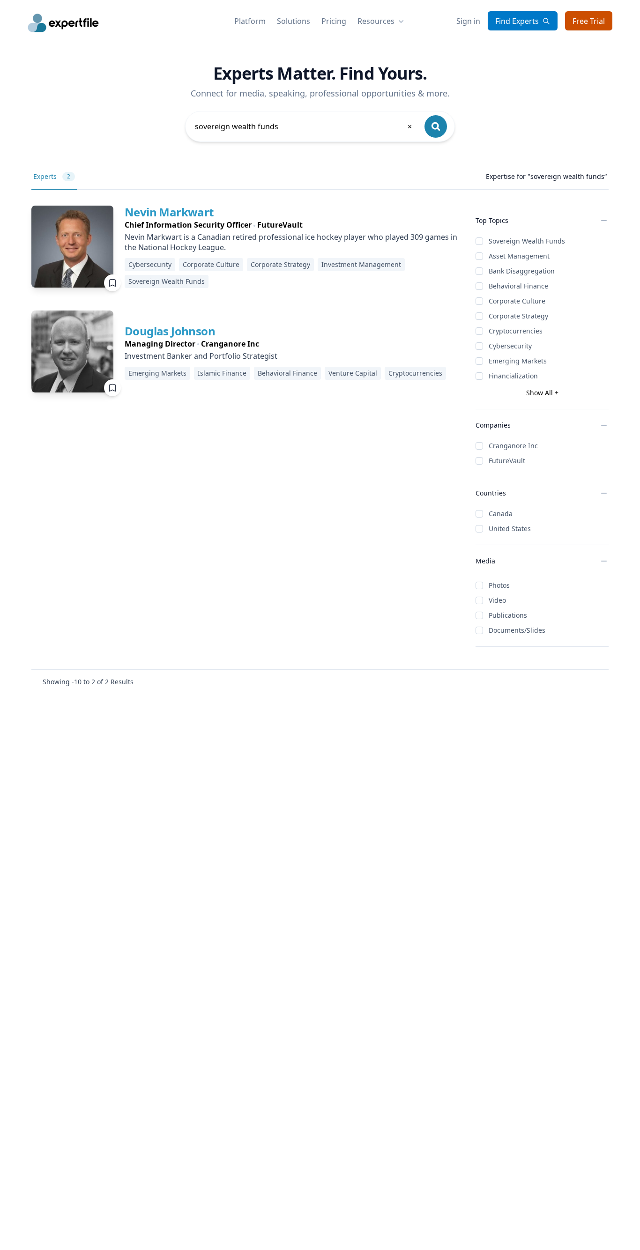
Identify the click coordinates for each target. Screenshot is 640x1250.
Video (497, 600)
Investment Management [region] (361, 264)
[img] (72, 247)
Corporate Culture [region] (211, 264)
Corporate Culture (517, 300)
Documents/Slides (517, 630)
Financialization (513, 375)
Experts (51, 176)
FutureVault (507, 460)
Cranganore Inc (513, 445)
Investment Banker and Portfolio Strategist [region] (201, 356)
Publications (508, 615)
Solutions (293, 21)
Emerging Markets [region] (157, 373)
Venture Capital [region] (352, 373)
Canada (501, 513)
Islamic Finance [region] (222, 373)
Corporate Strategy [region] (280, 264)
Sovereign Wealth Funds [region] (166, 281)
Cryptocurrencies (516, 330)
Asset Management (519, 255)
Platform (250, 21)
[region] (293, 225)
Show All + (542, 392)
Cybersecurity (510, 345)
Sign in (468, 21)
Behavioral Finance (518, 285)
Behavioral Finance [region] (287, 373)
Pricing (333, 21)
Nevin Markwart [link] (169, 212)
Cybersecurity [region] (149, 264)
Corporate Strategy (518, 315)
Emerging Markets (518, 360)
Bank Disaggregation (522, 270)
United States (510, 528)
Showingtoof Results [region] (88, 681)
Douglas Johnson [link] (170, 331)
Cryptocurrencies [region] (415, 373)
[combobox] (304, 126)
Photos (499, 585)
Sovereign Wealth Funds (527, 241)
